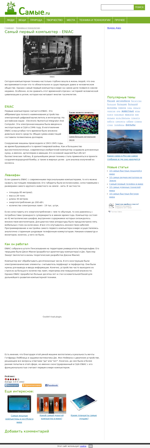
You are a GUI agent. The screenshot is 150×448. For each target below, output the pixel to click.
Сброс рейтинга (6, 379)
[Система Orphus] (124, 213)
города (122, 108)
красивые (119, 114)
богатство (136, 101)
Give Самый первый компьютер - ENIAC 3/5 (13, 379)
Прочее (120, 20)
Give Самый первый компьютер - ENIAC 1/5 (8, 379)
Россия (111, 101)
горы (129, 108)
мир (137, 114)
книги (110, 114)
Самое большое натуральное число (82, 138)
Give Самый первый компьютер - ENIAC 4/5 (16, 379)
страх (110, 125)
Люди (10, 20)
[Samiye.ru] (28, 8)
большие (122, 104)
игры (137, 111)
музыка (111, 118)
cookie (83, 446)
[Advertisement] (124, 62)
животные (127, 111)
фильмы (130, 124)
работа (110, 121)
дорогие (111, 111)
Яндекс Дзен (114, 28)
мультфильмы (123, 118)
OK (90, 446)
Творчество (54, 20)
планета (135, 118)
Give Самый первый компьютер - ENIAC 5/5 (18, 379)
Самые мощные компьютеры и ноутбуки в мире (19, 419)
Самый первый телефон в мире (126, 184)
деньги (136, 108)
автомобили (123, 101)
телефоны (119, 125)
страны (138, 121)
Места (71, 20)
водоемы (112, 108)
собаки (129, 121)
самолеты (120, 121)
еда (118, 111)
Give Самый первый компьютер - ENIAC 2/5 (11, 379)
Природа (36, 20)
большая (111, 104)
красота (129, 114)
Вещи (22, 20)
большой (133, 104)
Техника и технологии (94, 20)
